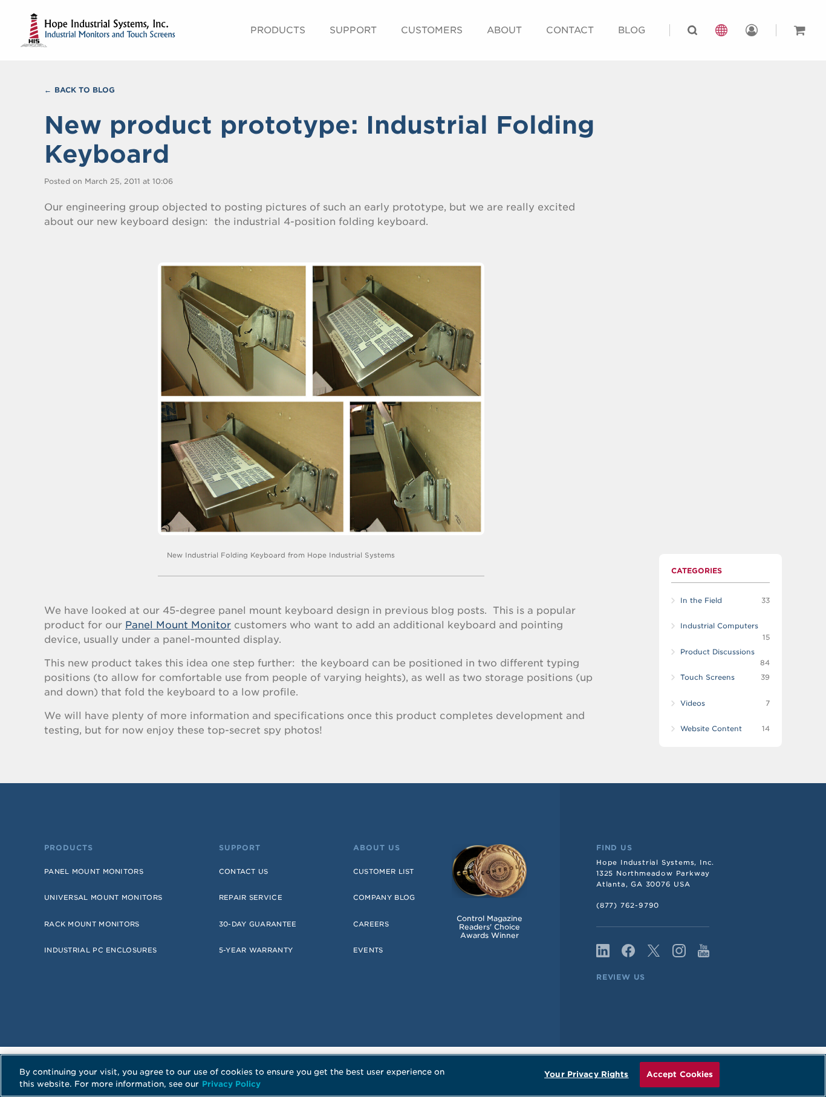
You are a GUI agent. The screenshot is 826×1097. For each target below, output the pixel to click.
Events (368, 950)
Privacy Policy (231, 1084)
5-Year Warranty (256, 950)
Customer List (383, 871)
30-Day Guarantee (258, 924)
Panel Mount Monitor (178, 625)
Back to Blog (84, 89)
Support (353, 30)
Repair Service (250, 897)
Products (277, 30)
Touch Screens (707, 677)
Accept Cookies (680, 1074)
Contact (570, 30)
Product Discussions (717, 652)
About (504, 30)
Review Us (620, 977)
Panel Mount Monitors (93, 871)
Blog (631, 30)
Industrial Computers (719, 626)
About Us (376, 848)
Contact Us (243, 871)
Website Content (711, 728)
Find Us (614, 848)
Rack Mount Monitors (92, 924)
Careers (371, 924)
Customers (432, 30)
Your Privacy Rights (586, 1074)
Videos (692, 703)
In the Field (701, 600)
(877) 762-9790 (627, 905)
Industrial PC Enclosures (100, 950)
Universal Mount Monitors (103, 897)
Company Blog (384, 897)
